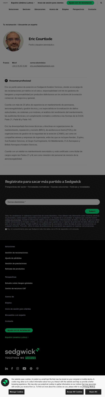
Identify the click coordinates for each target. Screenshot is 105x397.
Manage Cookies (16, 392)
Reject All (93, 392)
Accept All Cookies (74, 392)
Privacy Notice (89, 387)
